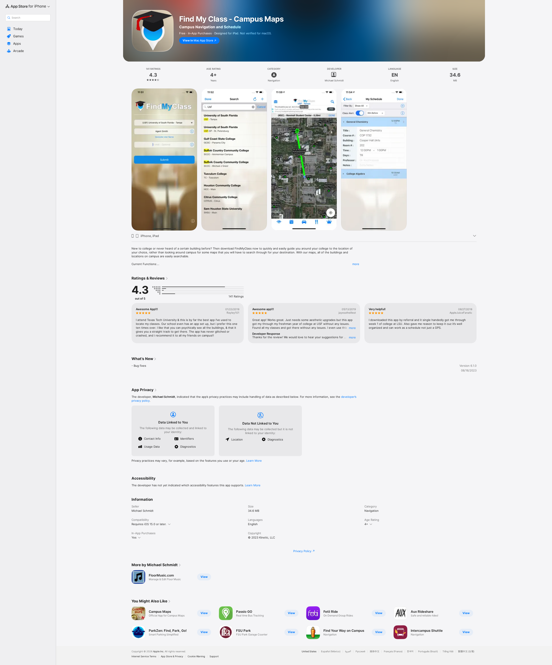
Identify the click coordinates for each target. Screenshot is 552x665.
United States (309, 651)
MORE (352, 328)
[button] (28, 29)
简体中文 (374, 651)
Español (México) (330, 651)
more (355, 264)
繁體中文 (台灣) (466, 651)
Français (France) (393, 651)
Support (214, 656)
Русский (360, 651)
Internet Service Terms (144, 656)
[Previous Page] (127, 323)
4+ (366, 524)
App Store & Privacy (172, 656)
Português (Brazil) (428, 651)
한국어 (410, 651)
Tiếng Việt (447, 651)
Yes (134, 537)
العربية (348, 651)
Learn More (254, 460)
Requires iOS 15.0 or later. (149, 524)
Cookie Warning (196, 656)
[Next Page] (481, 323)
